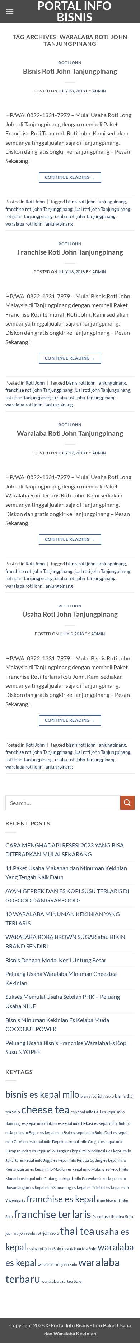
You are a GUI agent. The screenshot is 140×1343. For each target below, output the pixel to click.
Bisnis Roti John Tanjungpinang (70, 71)
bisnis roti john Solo (97, 1096)
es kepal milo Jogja (36, 1160)
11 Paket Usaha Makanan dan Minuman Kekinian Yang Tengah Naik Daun (66, 873)
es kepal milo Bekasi (75, 1123)
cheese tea (45, 1109)
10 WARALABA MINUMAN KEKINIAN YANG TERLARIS (62, 918)
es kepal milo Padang (39, 1178)
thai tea (77, 1230)
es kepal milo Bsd (55, 1132)
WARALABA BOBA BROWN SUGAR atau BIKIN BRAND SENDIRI (65, 941)
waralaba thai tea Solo (61, 1281)
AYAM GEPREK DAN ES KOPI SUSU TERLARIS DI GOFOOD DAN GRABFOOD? (67, 895)
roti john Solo (47, 1233)
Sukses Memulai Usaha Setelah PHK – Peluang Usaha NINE (62, 1001)
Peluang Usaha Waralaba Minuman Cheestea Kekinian (61, 978)
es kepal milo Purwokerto (80, 1178)
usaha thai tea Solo (79, 1248)
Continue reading (70, 177)
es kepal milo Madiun (48, 1169)
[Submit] (127, 803)
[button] (9, 11)
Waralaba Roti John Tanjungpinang (70, 433)
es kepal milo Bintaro (112, 1123)
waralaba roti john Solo (57, 1264)
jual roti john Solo (20, 1233)
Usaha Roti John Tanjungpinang (70, 614)
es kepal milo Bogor (22, 1132)
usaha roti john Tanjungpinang (85, 216)
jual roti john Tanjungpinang (102, 209)
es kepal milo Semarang (50, 1187)
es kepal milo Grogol (82, 1141)
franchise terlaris (52, 1214)
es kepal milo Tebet (88, 1187)
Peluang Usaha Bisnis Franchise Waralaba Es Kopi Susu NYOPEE (66, 1047)
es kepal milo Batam (39, 1123)
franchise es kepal (61, 1198)
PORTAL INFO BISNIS (74, 11)
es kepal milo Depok (46, 1141)
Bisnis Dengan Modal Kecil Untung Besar (55, 960)
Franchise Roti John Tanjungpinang (70, 252)
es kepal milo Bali (86, 1111)
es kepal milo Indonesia (87, 1151)
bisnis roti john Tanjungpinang (96, 201)
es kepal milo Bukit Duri (91, 1132)
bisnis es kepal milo (42, 1094)
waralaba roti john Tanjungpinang (39, 224)
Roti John (70, 62)
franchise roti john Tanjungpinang (39, 209)
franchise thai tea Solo (112, 1216)
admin (99, 90)
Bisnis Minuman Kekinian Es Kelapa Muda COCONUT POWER (57, 1024)
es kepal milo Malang (86, 1169)
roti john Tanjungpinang (29, 216)
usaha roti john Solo (44, 1248)
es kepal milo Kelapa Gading (77, 1160)
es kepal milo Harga (49, 1151)
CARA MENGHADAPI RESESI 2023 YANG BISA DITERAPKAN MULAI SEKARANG (64, 850)
